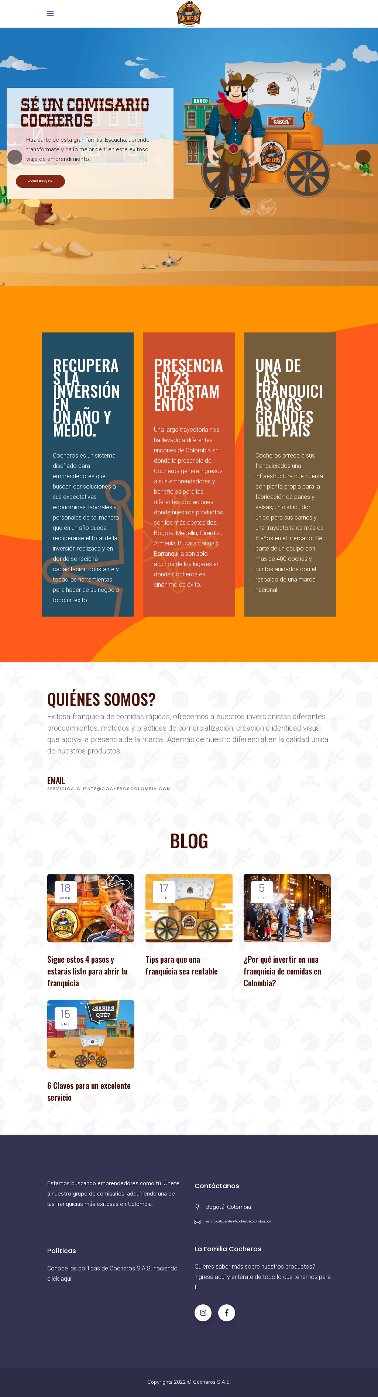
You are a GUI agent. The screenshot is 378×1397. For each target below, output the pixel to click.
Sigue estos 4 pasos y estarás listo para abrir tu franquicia (87, 971)
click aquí (59, 1278)
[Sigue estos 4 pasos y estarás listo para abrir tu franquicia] (90, 908)
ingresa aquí (210, 1276)
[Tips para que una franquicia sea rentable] (189, 908)
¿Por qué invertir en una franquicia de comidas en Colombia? (282, 971)
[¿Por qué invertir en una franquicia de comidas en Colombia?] (287, 908)
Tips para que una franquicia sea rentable (181, 965)
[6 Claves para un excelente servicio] (90, 1034)
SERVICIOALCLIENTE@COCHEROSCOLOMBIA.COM (109, 788)
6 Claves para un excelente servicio (89, 1091)
